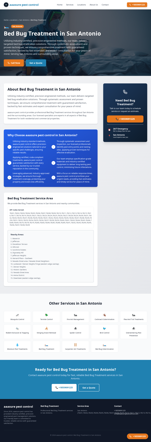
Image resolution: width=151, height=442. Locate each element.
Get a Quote (35, 62)
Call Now (15, 62)
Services (69, 4)
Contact (105, 4)
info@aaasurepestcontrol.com (126, 414)
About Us (94, 4)
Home (59, 4)
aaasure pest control (24, 5)
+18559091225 (138, 4)
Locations (81, 4)
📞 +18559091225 (125, 119)
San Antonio (24, 20)
